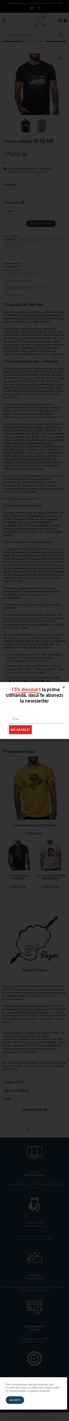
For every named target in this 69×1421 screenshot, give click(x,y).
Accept (15, 1400)
